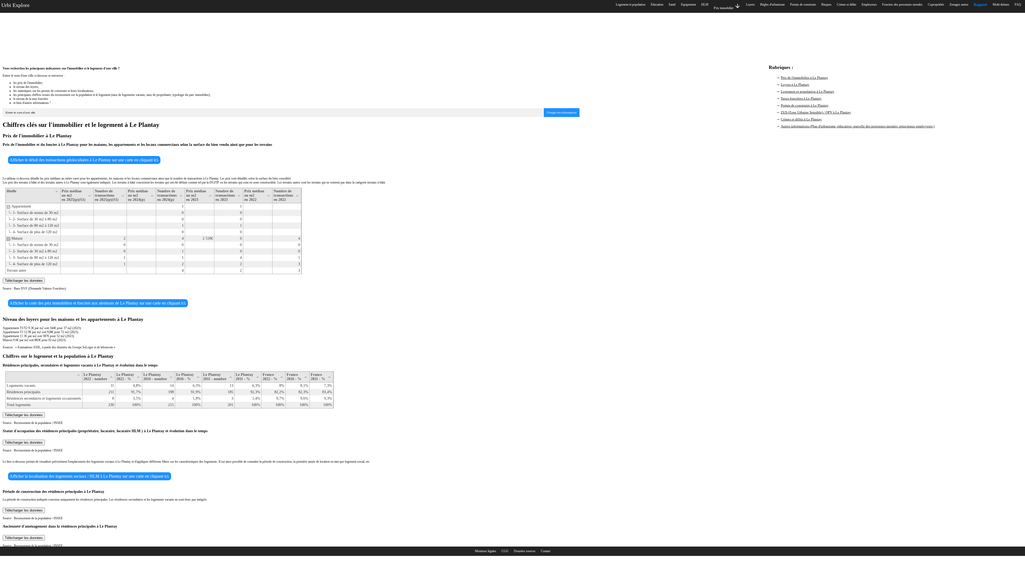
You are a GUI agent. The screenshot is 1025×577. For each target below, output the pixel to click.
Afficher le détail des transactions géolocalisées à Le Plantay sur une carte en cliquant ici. (84, 160)
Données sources (524, 551)
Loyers (750, 4)
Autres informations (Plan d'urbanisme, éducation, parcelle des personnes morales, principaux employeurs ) (858, 126)
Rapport (980, 5)
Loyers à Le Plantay (795, 85)
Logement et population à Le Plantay (807, 91)
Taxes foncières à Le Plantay (801, 98)
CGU (505, 551)
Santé (672, 4)
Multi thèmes (1001, 4)
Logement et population (630, 4)
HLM (704, 4)
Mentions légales (485, 551)
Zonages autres (958, 4)
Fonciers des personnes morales (902, 4)
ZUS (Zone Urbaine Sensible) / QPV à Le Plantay (816, 112)
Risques (826, 4)
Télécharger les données (24, 281)
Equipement (688, 4)
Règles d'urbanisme (772, 4)
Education (657, 4)
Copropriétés (936, 4)
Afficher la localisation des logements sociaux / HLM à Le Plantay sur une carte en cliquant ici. (89, 476)
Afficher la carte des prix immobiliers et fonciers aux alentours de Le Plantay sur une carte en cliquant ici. (98, 303)
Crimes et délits (846, 4)
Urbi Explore (15, 5)
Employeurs (869, 4)
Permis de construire (803, 4)
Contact (545, 551)
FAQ (1018, 4)
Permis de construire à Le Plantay (805, 105)
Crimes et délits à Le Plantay (801, 119)
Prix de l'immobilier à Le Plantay (804, 78)
